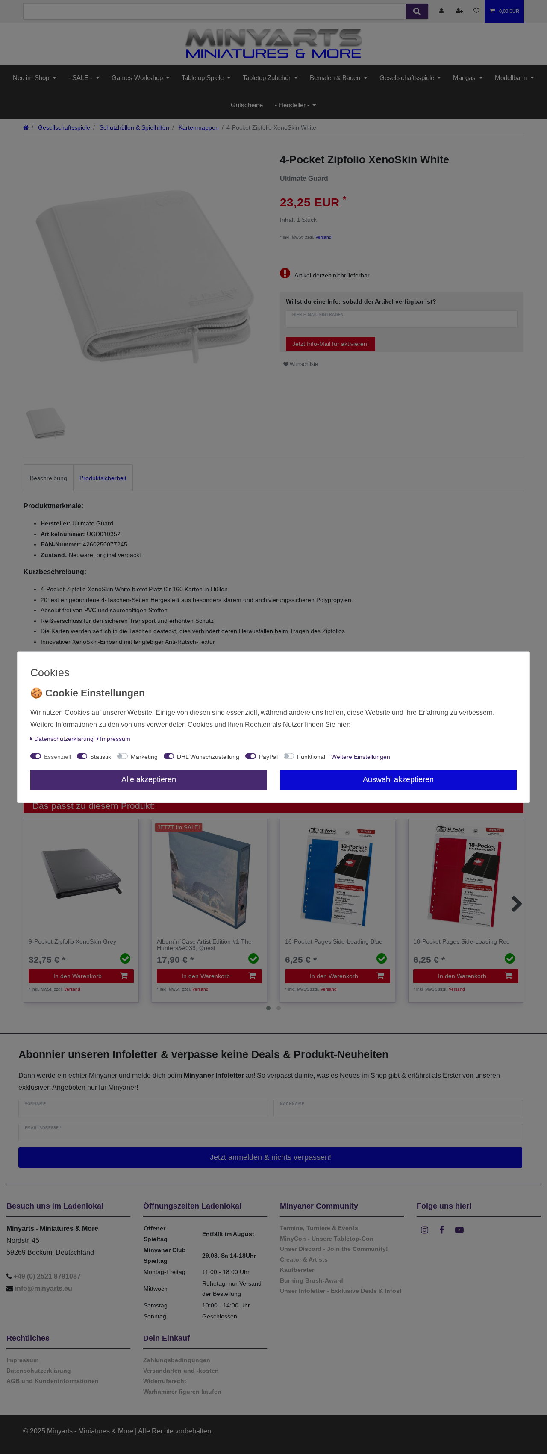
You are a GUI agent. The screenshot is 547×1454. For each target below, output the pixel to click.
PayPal (268, 756)
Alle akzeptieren (148, 779)
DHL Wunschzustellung (208, 756)
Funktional (311, 756)
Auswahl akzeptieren (398, 779)
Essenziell (57, 756)
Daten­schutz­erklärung (64, 738)
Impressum (115, 738)
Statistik (100, 756)
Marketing (144, 756)
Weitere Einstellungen (360, 756)
